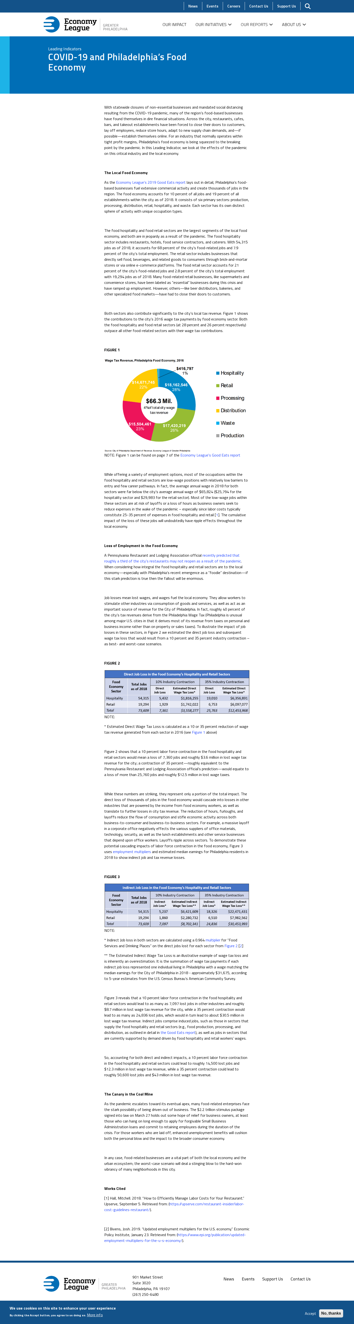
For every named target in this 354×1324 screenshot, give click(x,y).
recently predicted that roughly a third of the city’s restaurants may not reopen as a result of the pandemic (172, 558)
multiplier (213, 940)
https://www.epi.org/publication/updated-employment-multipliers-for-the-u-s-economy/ (175, 1237)
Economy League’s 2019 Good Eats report (151, 182)
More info (95, 1315)
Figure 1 (198, 732)
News (228, 1279)
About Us (291, 24)
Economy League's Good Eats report (210, 455)
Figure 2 (231, 946)
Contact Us (301, 1279)
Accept (310, 1313)
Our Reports (254, 24)
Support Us (272, 1279)
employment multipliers (132, 851)
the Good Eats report (178, 1032)
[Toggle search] (308, 6)
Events (248, 1279)
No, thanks (331, 1313)
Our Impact (174, 24)
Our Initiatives (211, 24)
